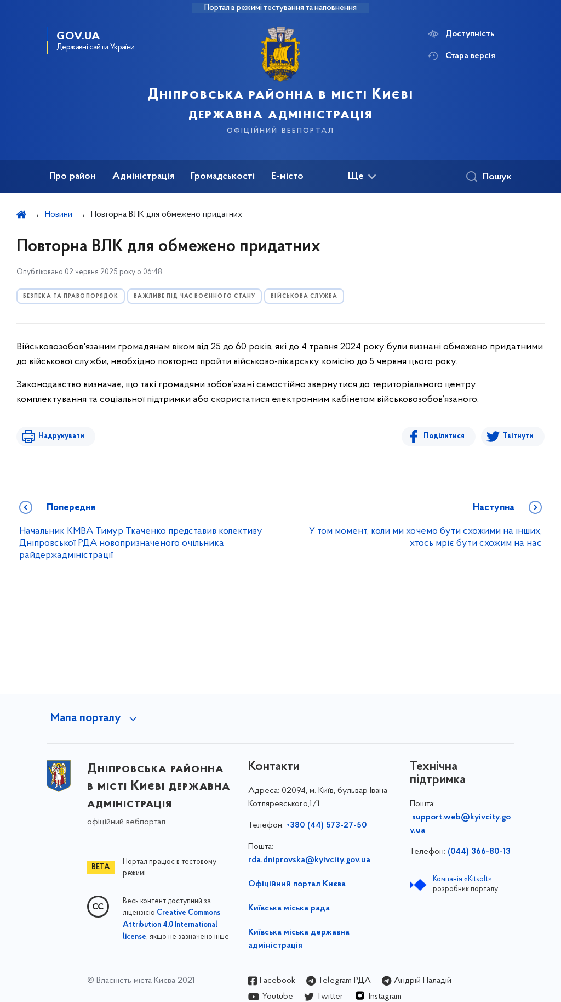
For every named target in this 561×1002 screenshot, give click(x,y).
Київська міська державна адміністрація (299, 939)
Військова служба (304, 296)
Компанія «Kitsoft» (462, 879)
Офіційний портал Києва (297, 884)
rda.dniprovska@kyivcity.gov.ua (309, 860)
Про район (72, 177)
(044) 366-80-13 (479, 851)
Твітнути (518, 436)
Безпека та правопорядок (70, 296)
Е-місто (287, 177)
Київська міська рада (289, 908)
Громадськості (223, 177)
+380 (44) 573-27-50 (326, 825)
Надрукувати (61, 436)
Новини (58, 214)
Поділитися (444, 436)
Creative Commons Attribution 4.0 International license (171, 925)
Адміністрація (143, 177)
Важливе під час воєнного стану (194, 296)
